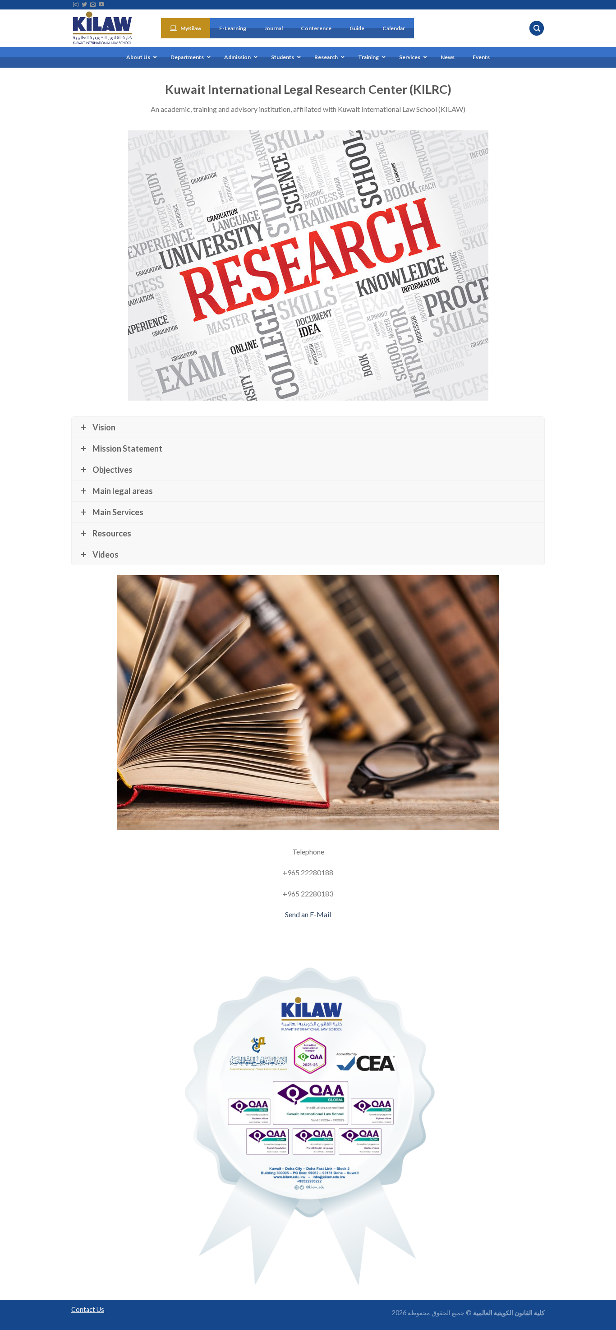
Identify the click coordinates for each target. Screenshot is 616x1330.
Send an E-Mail (308, 914)
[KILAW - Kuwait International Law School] (109, 28)
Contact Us (87, 1309)
